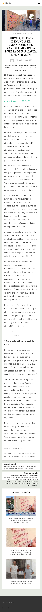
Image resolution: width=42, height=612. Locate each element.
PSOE (5, 456)
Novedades (14, 448)
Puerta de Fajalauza (13, 456)
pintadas (33, 453)
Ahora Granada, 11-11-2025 (17, 101)
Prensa (20, 448)
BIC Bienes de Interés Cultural (22, 453)
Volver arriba (6, 608)
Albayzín (10, 453)
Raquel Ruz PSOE (25, 456)
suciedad (32, 456)
